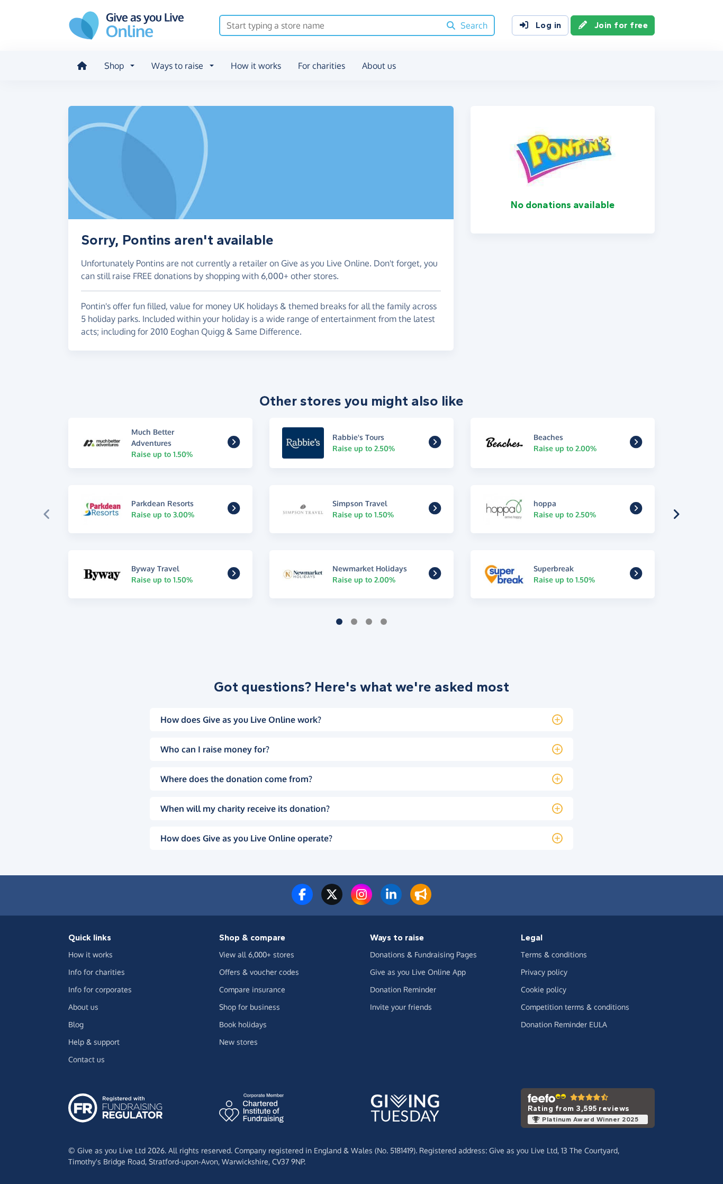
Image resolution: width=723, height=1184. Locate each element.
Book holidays (243, 1024)
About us (379, 65)
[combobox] (330, 25)
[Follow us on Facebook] (302, 900)
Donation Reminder (403, 989)
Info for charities (96, 971)
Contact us (86, 1059)
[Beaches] (636, 443)
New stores (238, 1041)
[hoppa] (636, 510)
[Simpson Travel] (435, 510)
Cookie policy (543, 989)
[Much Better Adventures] (234, 443)
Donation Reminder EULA (564, 1024)
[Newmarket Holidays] (435, 575)
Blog (76, 1024)
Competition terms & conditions (575, 1006)
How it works (256, 65)
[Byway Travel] (234, 575)
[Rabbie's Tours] (435, 443)
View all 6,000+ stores (256, 954)
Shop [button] (114, 65)
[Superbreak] (636, 575)
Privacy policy (544, 971)
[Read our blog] (420, 900)
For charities (321, 65)
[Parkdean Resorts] (234, 510)
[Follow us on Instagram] (361, 900)
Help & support (94, 1041)
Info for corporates (100, 989)
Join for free (621, 25)
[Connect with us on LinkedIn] (391, 900)
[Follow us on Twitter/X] (331, 900)
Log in (549, 25)
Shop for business (249, 1006)
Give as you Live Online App (418, 971)
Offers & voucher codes (259, 971)
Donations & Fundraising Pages (423, 954)
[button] (47, 514)
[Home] (82, 65)
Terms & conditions (554, 954)
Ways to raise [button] (177, 65)
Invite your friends (401, 1006)
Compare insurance (252, 989)
